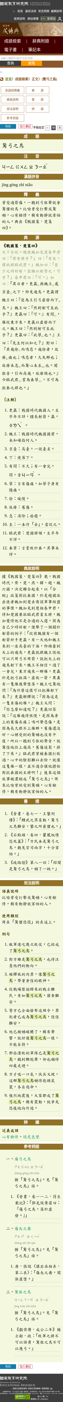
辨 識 (38, 109)
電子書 (10, 49)
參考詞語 (13, 118)
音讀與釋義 (12, 90)
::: (14, 11)
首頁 (20, 11)
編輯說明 (56, 11)
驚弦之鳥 (22, 1292)
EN (43, 18)
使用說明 (19, 18)
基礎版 (51, 18)
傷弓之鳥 (22, 1159)
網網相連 (45, 1389)
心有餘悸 (10, 1136)
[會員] (59, 18)
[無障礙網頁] (22, 1397)
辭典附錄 (40, 41)
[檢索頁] (17, 35)
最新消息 (30, 11)
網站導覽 (33, 18)
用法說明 (13, 109)
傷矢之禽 (22, 1228)
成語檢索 (12, 41)
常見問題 (43, 11)
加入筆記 (25, 126)
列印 (8, 126)
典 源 (38, 90)
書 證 (38, 99)
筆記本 (34, 49)
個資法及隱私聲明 (20, 1389)
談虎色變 (31, 1136)
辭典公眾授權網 (34, 1389)
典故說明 (13, 99)
